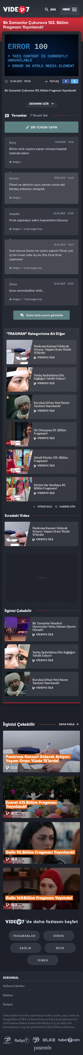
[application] (41, 527)
